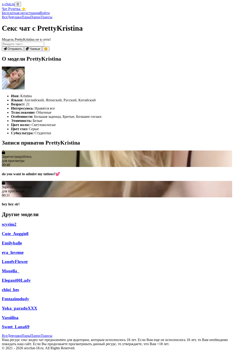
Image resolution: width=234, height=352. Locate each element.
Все (5, 17)
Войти (45, 13)
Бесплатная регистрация (21, 13)
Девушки (15, 17)
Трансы (46, 17)
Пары (26, 17)
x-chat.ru (8, 4)
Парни (35, 17)
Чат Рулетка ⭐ (14, 9)
